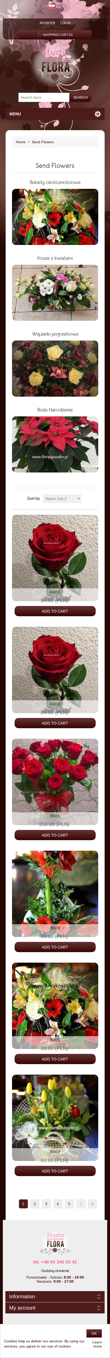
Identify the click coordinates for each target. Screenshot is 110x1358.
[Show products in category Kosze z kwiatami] (55, 293)
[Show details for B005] (55, 1006)
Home (21, 142)
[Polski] (52, 7)
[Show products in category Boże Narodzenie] (55, 444)
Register (47, 23)
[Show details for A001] (55, 558)
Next (80, 1203)
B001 (55, 815)
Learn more (97, 1344)
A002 (55, 703)
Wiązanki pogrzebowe (55, 334)
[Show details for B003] (55, 894)
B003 (55, 927)
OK (94, 1333)
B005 (55, 1039)
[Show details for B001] (55, 782)
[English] (58, 7)
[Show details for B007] (55, 1118)
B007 (55, 1151)
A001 (55, 591)
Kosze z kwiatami (55, 258)
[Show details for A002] (55, 670)
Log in (65, 23)
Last (92, 1203)
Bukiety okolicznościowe (55, 182)
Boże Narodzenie (55, 410)
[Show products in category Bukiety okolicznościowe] (55, 217)
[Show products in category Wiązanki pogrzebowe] (55, 369)
